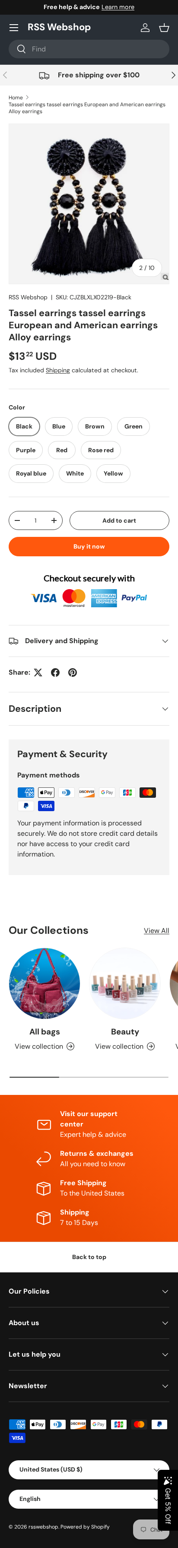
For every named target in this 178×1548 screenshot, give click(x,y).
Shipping (58, 370)
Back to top (89, 1257)
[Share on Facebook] (55, 672)
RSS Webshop (28, 297)
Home (16, 97)
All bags (44, 1031)
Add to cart (119, 520)
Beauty (125, 1031)
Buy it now (89, 546)
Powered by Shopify (85, 1526)
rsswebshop (43, 1526)
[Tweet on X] (38, 672)
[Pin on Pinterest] (72, 672)
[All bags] (44, 983)
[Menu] (13, 27)
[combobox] (89, 49)
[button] (164, 27)
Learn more (118, 7)
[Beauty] (124, 983)
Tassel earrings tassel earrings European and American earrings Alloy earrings (87, 108)
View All (156, 930)
